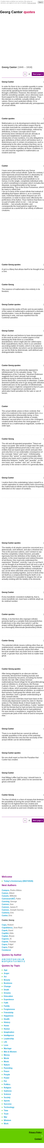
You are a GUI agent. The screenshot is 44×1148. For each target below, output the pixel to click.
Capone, (6, 939)
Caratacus (6, 950)
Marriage (7, 1048)
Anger (6, 973)
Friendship (8, 1013)
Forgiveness (9, 1009)
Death (6, 990)
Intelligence (9, 1035)
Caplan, (8, 936)
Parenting (8, 1068)
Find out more (31, 3)
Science (7, 1094)
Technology (9, 1107)
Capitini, (8, 933)
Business (8, 983)
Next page (38, 74)
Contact (38, 1139)
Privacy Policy (35, 1132)
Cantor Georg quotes (11, 265)
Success (7, 1104)
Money (7, 1055)
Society (7, 1097)
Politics (7, 1084)
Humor (7, 1029)
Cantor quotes (8, 119)
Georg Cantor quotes (11, 304)
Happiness (8, 1016)
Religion (7, 1088)
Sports (7, 1101)
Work (6, 1124)
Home (6, 1026)
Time (6, 1110)
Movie (6, 1058)
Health (7, 1019)
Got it (40, 2)
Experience (9, 999)
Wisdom (7, 1120)
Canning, (9, 901)
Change (7, 986)
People (7, 1075)
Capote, (9, 942)
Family (7, 1006)
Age (5, 970)
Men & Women (10, 1052)
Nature (7, 1065)
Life (5, 1042)
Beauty (7, 980)
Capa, (7, 925)
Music (6, 1062)
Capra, (7, 944)
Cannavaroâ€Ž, (11, 899)
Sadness (8, 1091)
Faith (6, 1003)
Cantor (5, 166)
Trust (6, 1114)
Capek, (7, 930)
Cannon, (7, 904)
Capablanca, (12, 928)
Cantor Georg (8, 285)
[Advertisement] (22, 40)
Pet (5, 1081)
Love (6, 1045)
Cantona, (8, 913)
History (7, 1022)
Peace (6, 1071)
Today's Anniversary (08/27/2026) (18, 881)
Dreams (7, 993)
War (5, 1117)
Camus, (8, 893)
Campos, (12, 890)
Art (5, 977)
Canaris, (9, 896)
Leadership (9, 1039)
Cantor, (7, 915)
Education (8, 996)
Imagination (9, 1032)
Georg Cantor (17, 12)
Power (6, 1078)
